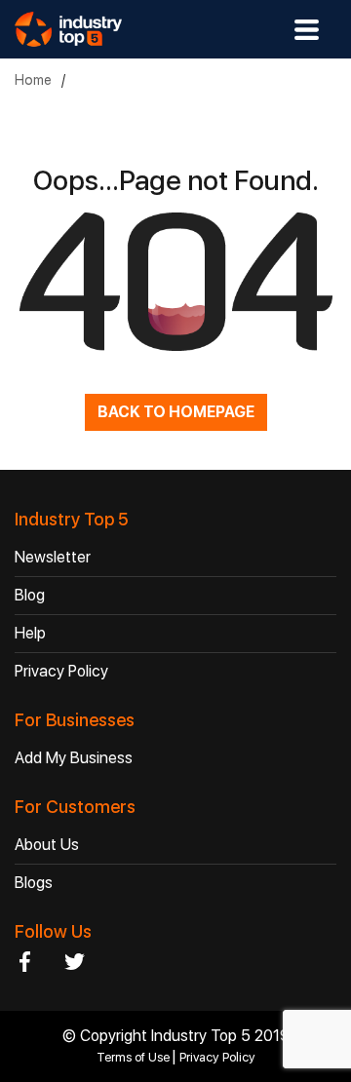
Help (30, 633)
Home (33, 80)
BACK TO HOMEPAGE (176, 412)
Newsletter (53, 557)
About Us (47, 844)
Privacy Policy (61, 671)
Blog (30, 595)
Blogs (34, 882)
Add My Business (74, 758)
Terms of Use (135, 1057)
